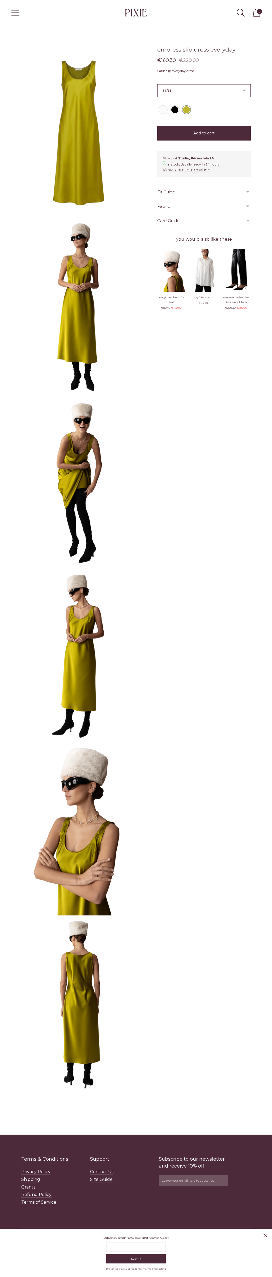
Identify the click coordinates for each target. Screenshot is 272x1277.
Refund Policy (36, 1194)
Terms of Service (38, 1202)
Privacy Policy (35, 1171)
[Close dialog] (265, 1235)
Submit (136, 1259)
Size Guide (101, 1179)
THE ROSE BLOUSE (236, 297)
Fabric (163, 206)
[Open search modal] (240, 12)
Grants (28, 1187)
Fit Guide (166, 191)
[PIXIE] (136, 13)
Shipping (30, 1179)
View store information (186, 169)
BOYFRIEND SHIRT (171, 297)
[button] (163, 109)
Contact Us (101, 1171)
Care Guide (168, 220)
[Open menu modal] (15, 12)
